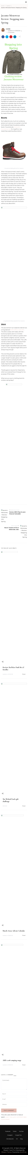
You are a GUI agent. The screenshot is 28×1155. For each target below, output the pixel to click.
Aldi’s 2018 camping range (12, 1060)
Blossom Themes (6, 1152)
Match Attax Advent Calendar (14, 931)
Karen (8, 29)
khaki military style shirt (17, 330)
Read (23, 674)
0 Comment (11, 32)
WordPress (23, 1152)
